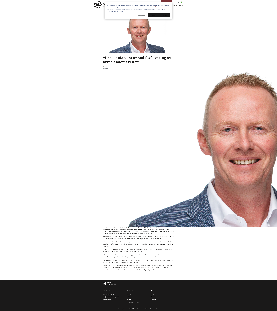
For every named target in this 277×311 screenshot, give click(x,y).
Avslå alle (165, 15)
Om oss (129, 294)
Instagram (154, 299)
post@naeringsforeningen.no (111, 297)
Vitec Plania (106, 67)
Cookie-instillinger (154, 309)
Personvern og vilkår (142, 309)
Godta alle (153, 15)
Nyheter (129, 299)
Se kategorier (141, 15)
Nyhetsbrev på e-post (133, 302)
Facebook (154, 297)
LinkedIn (153, 294)
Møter (128, 297)
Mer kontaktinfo (107, 299)
